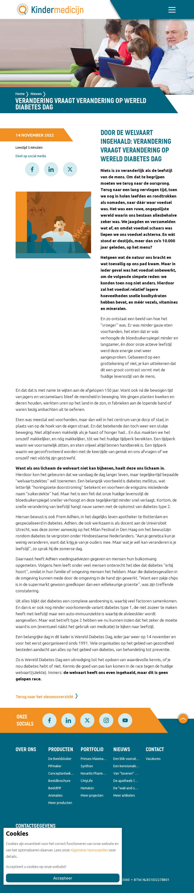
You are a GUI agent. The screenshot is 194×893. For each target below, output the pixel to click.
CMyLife (87, 781)
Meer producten (60, 803)
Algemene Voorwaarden (89, 850)
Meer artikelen (124, 795)
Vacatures (153, 759)
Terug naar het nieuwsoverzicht (44, 696)
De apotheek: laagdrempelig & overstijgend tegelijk (126, 781)
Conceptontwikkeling (61, 773)
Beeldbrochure (59, 781)
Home (20, 94)
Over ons (26, 749)
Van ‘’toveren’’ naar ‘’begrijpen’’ (126, 773)
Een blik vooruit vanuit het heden (126, 759)
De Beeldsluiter (59, 759)
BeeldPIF (54, 788)
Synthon (87, 766)
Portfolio (92, 749)
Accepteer (62, 878)
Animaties (55, 795)
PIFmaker (55, 766)
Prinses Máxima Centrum (94, 759)
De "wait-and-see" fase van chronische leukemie (126, 788)
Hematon (87, 788)
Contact (155, 749)
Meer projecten (92, 795)
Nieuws (36, 94)
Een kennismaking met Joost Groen (126, 766)
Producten (60, 749)
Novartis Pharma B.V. (94, 773)
